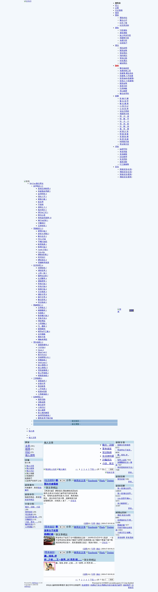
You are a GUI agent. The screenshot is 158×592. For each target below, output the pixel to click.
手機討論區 (42, 242)
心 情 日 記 (124, 106)
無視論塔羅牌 (44, 218)
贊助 (117, 15)
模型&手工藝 (44, 331)
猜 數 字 (124, 119)
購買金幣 (123, 50)
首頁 (117, 167)
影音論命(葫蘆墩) (127, 78)
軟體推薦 (42, 244)
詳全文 (73, 501)
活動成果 (41, 402)
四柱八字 (42, 196)
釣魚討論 (42, 286)
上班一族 (42, 273)
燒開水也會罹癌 (123, 445)
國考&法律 (43, 276)
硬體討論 (42, 231)
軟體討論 (42, 247)
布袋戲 (41, 313)
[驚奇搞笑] (49, 526)
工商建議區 (43, 394)
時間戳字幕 (124, 142)
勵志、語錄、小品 (32, 507)
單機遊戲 (42, 360)
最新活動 (123, 162)
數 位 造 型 (124, 101)
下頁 (92, 469)
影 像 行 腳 (124, 98)
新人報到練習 (43, 413)
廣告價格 (123, 33)
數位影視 (42, 300)
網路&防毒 (43, 255)
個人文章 (32, 438)
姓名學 (40, 202)
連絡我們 (126, 585)
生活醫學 (42, 278)
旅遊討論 (42, 289)
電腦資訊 (38, 228)
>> (95, 469)
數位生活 (42, 236)
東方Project (42, 355)
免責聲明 (85, 585)
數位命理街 (124, 93)
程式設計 (41, 257)
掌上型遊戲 (43, 373)
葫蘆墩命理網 (44, 191)
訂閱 (131, 310)
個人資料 (30, 455)
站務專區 (38, 397)
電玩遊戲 (38, 342)
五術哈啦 (42, 226)
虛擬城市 (42, 381)
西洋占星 (41, 215)
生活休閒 (38, 265)
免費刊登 (123, 40)
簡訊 (117, 45)
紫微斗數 (42, 199)
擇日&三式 (43, 212)
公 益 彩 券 (124, 109)
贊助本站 (123, 18)
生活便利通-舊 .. (31, 517)
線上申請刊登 (125, 35)
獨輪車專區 (42, 339)
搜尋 (117, 13)
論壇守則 (123, 149)
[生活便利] (49, 480)
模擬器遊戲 (43, 376)
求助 (117, 147)
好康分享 (41, 383)
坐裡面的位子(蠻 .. (124, 520)
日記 (27, 452)
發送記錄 (123, 58)
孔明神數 (123, 88)
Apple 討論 (43, 250)
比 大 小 (124, 121)
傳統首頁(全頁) (126, 172)
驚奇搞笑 (29, 512)
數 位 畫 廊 (124, 104)
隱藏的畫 (121, 525)
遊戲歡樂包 (43, 345)
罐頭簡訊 (123, 63)
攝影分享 (42, 294)
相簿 (27, 449)
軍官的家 (121, 479)
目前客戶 (123, 43)
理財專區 (41, 321)
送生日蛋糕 (124, 111)
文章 (27, 445)
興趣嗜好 (38, 305)
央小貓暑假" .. (123, 503)
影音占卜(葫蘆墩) (127, 81)
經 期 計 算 (124, 131)
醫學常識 (29, 524)
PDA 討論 (42, 239)
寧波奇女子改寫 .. (124, 450)
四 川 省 (124, 116)
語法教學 (123, 157)
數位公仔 (123, 20)
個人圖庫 (41, 410)
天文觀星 (42, 292)
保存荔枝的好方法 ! (125, 467)
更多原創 (129, 537)
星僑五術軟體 (44, 189)
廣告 (117, 28)
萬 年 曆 (124, 129)
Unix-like (41, 252)
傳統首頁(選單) (126, 177)
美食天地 (42, 318)
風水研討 (42, 210)
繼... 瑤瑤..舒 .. (123, 455)
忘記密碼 (118, 10)
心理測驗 (42, 323)
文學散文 (42, 308)
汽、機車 (42, 326)
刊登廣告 (123, 30)
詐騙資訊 (29, 519)
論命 (117, 66)
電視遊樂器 (43, 370)
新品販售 (41, 386)
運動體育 (42, 281)
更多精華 (121, 537)
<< (77, 469)
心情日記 (41, 407)
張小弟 (31, 431)
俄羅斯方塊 (124, 114)
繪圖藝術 (42, 310)
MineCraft (42, 352)
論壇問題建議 (44, 415)
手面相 (40, 204)
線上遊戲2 (43, 368)
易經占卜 (42, 207)
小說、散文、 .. (31, 522)
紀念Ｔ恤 (123, 23)
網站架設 (42, 260)
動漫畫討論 (43, 316)
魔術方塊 (41, 337)
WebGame (42, 362)
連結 (98, 523)
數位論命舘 (124, 68)
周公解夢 (123, 91)
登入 (117, 5)
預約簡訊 (123, 56)
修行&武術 (43, 220)
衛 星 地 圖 (124, 139)
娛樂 (117, 96)
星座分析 (123, 86)
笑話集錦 (42, 302)
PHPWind (35, 583)
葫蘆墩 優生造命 (126, 73)
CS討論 (41, 347)
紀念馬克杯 (124, 25)
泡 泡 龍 (124, 124)
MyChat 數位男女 (36, 183)
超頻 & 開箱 (43, 234)
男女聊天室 (124, 144)
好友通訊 (123, 61)
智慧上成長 (122, 460)
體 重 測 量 (124, 134)
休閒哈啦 (42, 268)
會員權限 (123, 154)
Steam (41, 350)
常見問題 (123, 159)
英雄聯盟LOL (44, 357)
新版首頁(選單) (126, 174)
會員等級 (123, 152)
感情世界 (42, 270)
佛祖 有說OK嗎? (124, 515)
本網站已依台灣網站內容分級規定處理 (106, 585)
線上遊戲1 (43, 365)
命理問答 (42, 194)
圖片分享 (42, 297)
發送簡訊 (123, 53)
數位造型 (41, 405)
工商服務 (37, 378)
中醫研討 (41, 223)
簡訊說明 (123, 48)
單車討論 (42, 284)
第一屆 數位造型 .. (124, 488)
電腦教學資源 (43, 262)
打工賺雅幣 (124, 164)
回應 (86, 523)
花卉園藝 (41, 334)
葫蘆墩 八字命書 (126, 76)
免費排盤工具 (125, 71)
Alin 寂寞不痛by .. (124, 498)
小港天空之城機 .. (124, 533)
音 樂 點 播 (124, 137)
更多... (130, 472)
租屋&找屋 (42, 391)
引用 (93, 523)
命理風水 (38, 186)
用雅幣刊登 (124, 38)
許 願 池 (124, 126)
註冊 (117, 8)
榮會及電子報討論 (45, 418)
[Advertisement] (96, 504)
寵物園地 (41, 329)
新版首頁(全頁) (126, 169)
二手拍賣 (42, 389)
